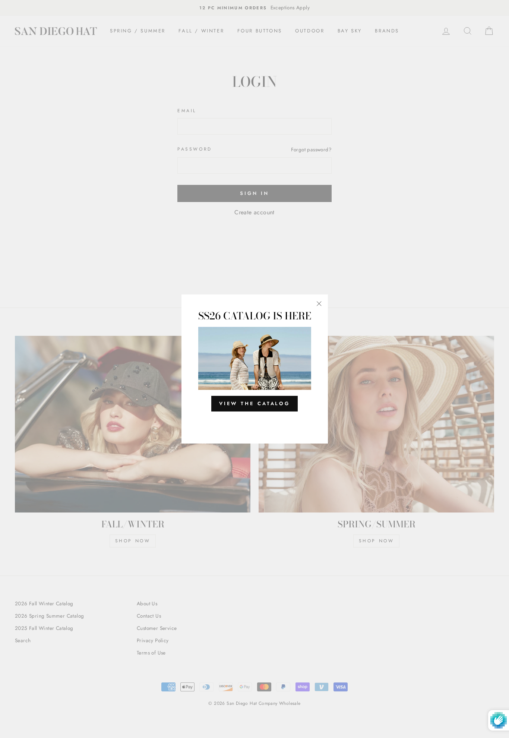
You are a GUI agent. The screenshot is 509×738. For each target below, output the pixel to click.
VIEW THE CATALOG (254, 403)
